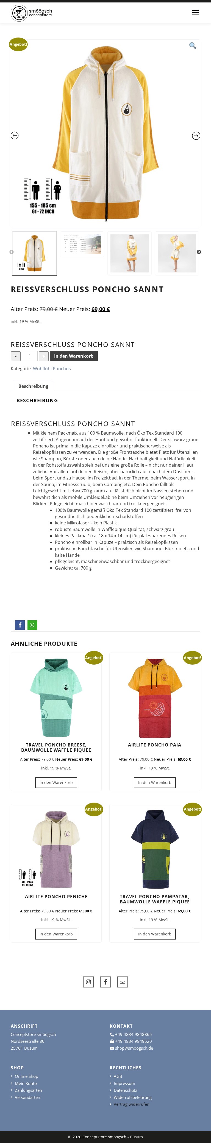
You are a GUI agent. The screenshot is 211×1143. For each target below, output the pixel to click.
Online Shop (26, 1076)
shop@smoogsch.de (134, 1048)
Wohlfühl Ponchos (52, 369)
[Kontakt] (122, 982)
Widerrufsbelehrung (133, 1097)
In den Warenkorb (73, 356)
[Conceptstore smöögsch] (31, 13)
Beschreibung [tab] (33, 386)
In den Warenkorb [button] (56, 782)
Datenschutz (125, 1090)
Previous (11, 252)
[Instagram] (88, 982)
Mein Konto (26, 1083)
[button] (20, 625)
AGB (118, 1076)
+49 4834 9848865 (133, 1034)
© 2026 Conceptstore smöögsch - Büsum (105, 1136)
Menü (195, 13)
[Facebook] (105, 982)
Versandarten (27, 1097)
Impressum (124, 1083)
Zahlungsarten (28, 1090)
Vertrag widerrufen (131, 1104)
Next (199, 252)
